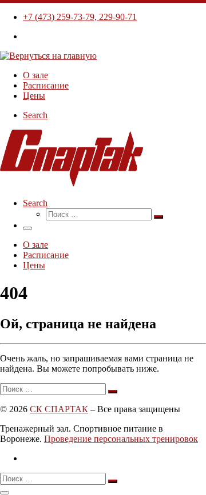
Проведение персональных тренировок (121, 439)
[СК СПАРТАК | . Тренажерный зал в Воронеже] (48, 56)
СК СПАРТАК (59, 409)
